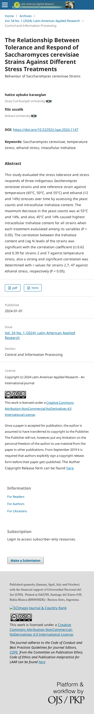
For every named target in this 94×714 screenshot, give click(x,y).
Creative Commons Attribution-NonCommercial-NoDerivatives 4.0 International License (39, 408)
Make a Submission (25, 560)
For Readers (15, 496)
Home (9, 16)
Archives (26, 16)
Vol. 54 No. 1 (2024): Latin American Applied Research (42, 21)
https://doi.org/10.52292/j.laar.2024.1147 (45, 129)
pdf (14, 288)
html (34, 288)
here (70, 468)
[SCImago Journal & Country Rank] (38, 608)
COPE (14, 652)
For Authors (15, 504)
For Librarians (17, 511)
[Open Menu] (5, 5)
